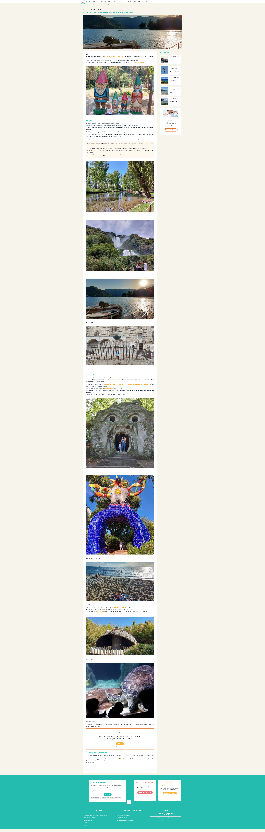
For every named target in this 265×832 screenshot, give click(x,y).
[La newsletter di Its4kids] (172, 814)
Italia (98, 4)
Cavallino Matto (109, 388)
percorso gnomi (139, 62)
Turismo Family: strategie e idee (90, 817)
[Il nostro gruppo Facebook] (160, 814)
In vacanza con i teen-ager (122, 817)
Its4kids (122, 759)
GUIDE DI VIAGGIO (127, 1)
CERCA (145, 1)
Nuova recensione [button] (169, 793)
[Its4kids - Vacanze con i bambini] (83, 2)
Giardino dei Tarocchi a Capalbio (138, 384)
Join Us (119, 743)
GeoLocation (86, 822)
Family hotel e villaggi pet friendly (123, 813)
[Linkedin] (169, 814)
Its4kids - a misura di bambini (114, 56)
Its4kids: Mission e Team (88, 813)
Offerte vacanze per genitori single (124, 818)
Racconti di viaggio (105, 4)
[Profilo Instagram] (165, 814)
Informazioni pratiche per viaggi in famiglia (125, 820)
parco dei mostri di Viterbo (114, 384)
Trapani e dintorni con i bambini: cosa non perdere (175, 79)
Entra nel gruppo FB (145, 792)
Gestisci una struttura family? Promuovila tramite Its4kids (95, 815)
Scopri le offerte (170, 130)
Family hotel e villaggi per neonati (123, 815)
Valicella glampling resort (112, 379)
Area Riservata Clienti (88, 818)
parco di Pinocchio (99, 611)
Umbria (119, 4)
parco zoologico (111, 613)
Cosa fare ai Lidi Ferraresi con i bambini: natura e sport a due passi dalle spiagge (174, 70)
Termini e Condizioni (88, 820)
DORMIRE (92, 1)
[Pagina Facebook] (163, 814)
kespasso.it (86, 825)
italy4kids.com (87, 823)
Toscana (113, 4)
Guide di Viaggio (91, 4)
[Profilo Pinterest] (167, 814)
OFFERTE (138, 1)
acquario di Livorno (120, 607)
